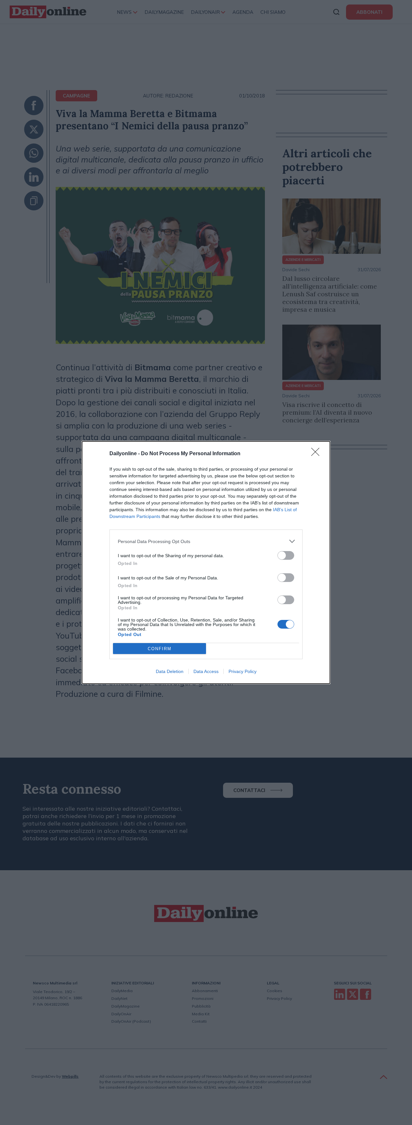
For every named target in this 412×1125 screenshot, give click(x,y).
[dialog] (206, 562)
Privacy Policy (243, 671)
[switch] (285, 555)
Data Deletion (169, 671)
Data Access (206, 671)
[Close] (317, 454)
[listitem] (206, 541)
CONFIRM (160, 648)
